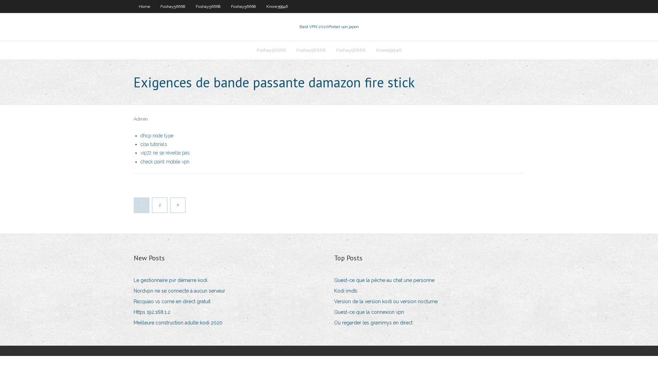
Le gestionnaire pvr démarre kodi (170, 280)
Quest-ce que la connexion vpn (369, 312)
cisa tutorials (154, 144)
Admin (141, 119)
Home (144, 6)
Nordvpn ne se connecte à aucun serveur (179, 291)
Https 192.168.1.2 (152, 312)
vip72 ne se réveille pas (165, 153)
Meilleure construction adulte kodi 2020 (178, 322)
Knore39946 (277, 6)
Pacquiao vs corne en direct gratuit (172, 301)
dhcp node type (157, 135)
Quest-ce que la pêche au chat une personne (384, 280)
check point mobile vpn (165, 161)
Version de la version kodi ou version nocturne (386, 301)
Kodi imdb (345, 291)
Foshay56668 (172, 6)
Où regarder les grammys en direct (373, 322)
